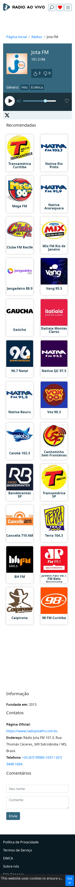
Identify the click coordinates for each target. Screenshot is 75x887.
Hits (24, 87)
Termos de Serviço (17, 850)
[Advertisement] (37, 24)
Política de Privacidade (21, 842)
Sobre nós (11, 866)
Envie (13, 816)
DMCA (8, 858)
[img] (68, 7)
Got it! (69, 880)
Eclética (37, 87)
